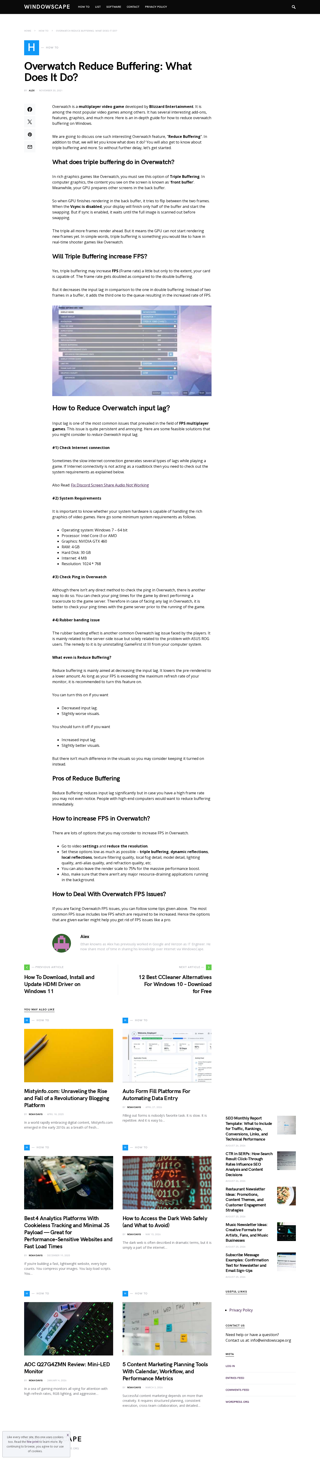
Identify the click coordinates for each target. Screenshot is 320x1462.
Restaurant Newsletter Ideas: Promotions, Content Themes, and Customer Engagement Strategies (246, 1200)
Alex (32, 90)
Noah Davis (36, 1114)
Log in (230, 1366)
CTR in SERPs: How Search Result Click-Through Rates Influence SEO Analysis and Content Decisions (249, 1164)
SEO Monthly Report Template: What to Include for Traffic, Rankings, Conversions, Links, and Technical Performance (249, 1129)
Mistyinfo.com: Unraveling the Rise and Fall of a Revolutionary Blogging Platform (66, 1098)
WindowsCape (47, 7)
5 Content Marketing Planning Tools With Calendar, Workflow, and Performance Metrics (165, 1371)
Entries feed (235, 1378)
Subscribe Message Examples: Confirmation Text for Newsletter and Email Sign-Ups (247, 1262)
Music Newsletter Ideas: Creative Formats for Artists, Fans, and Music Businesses (247, 1232)
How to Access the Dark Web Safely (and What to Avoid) (165, 1222)
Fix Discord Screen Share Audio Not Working (110, 485)
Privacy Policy (241, 1310)
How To (43, 30)
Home (27, 30)
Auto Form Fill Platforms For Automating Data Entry (156, 1095)
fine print (33, 1442)
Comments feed (237, 1390)
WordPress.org (237, 1402)
